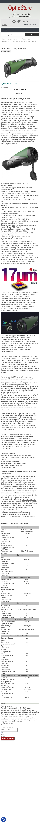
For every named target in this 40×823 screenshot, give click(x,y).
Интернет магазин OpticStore (10, 39)
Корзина (4, 24)
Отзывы (3, 703)
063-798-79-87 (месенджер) (21, 16)
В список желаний (20, 89)
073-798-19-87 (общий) (21, 14)
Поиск (32, 35)
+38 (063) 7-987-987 (29, 500)
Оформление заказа (29, 24)
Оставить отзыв (8, 738)
